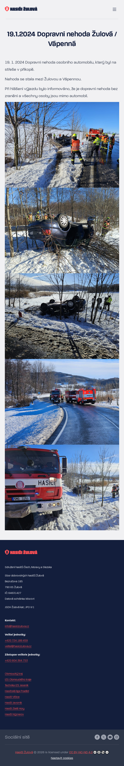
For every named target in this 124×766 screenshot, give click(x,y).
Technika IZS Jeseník (16, 685)
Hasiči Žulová (24, 752)
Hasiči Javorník (13, 702)
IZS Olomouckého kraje (18, 679)
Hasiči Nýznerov (14, 714)
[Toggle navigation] (114, 9)
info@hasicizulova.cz (17, 626)
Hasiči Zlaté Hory (14, 708)
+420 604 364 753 (16, 660)
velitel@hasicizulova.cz (18, 646)
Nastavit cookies (62, 758)
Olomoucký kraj (14, 673)
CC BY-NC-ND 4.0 (81, 752)
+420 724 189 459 (16, 640)
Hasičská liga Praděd (17, 691)
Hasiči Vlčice (12, 696)
